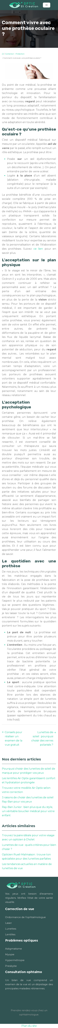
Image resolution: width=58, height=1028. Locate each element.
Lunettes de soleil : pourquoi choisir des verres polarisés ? (42, 738)
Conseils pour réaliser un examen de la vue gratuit (13, 738)
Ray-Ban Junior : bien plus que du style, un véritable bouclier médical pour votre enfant (28, 811)
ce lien (38, 248)
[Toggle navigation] (46, 5)
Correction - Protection (14, 54)
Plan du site (29, 1025)
